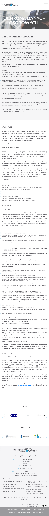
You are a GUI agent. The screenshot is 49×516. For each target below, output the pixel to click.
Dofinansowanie (36, 497)
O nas (46, 497)
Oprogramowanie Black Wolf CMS (34, 506)
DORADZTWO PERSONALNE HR (34, 484)
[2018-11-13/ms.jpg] (6, 436)
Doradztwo (15, 497)
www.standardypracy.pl (30, 510)
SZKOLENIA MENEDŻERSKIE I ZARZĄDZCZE (13, 481)
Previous (3, 417)
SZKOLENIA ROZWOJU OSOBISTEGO (11, 483)
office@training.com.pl (24, 385)
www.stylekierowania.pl (12, 509)
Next (46, 417)
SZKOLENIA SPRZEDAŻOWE (9, 484)
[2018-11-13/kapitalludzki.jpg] (20, 436)
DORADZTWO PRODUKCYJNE (34, 491)
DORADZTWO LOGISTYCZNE (34, 489)
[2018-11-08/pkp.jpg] (7, 415)
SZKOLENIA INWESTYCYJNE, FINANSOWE (13, 489)
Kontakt (24, 499)
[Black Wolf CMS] (43, 505)
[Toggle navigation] (46, 4)
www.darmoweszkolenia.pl (24, 512)
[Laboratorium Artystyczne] (46, 505)
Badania (25, 497)
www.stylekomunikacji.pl (25, 509)
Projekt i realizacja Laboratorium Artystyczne (31, 504)
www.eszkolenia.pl (32, 514)
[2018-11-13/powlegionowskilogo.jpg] (34, 436)
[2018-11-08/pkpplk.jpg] (21, 415)
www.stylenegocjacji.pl (39, 509)
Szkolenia (5, 497)
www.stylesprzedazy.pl (38, 512)
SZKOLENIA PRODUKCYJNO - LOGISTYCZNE (13, 488)
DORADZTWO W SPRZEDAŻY (34, 488)
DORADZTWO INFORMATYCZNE (35, 493)
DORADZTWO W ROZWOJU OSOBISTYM (37, 486)
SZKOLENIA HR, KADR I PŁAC (9, 491)
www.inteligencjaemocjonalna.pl (15, 510)
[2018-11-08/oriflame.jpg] (35, 415)
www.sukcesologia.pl (20, 514)
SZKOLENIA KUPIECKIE (8, 486)
